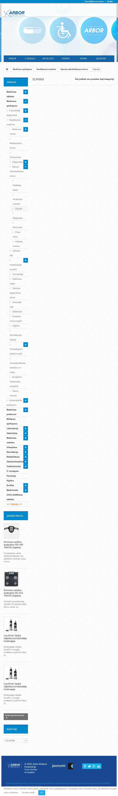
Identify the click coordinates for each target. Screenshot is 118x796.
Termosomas (15, 157)
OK (41, 792)
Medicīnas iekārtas (11, 94)
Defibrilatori (17, 312)
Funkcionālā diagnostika (13, 112)
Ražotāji (12, 729)
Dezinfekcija (12, 452)
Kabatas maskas (18, 243)
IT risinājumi (13, 471)
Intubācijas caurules (17, 201)
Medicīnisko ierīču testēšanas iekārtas (15, 495)
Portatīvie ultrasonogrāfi (16, 318)
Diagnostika (17, 162)
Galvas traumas (14, 393)
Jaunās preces (15, 515)
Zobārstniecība (14, 466)
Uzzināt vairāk (28, 792)
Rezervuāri (17, 227)
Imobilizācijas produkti (16, 267)
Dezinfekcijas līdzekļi (16, 337)
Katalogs (48, 58)
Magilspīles (18, 218)
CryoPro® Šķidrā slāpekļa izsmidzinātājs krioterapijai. (15, 638)
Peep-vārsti (17, 234)
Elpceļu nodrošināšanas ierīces (17, 171)
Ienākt (110, 1)
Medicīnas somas (16, 131)
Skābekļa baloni (17, 187)
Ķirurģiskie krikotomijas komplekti (16, 381)
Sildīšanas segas (16, 281)
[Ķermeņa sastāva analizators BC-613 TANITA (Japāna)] (11, 579)
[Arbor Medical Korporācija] (15, 13)
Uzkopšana (12, 447)
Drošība (10, 485)
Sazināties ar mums (94, 1)
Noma (83, 58)
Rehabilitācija (13, 457)
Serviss (66, 58)
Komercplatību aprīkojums (14, 402)
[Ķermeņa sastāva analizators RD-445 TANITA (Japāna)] (11, 531)
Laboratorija (12, 428)
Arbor (12, 58)
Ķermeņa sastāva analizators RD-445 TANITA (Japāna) (13, 545)
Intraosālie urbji (16, 304)
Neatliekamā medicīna (13, 122)
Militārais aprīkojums (12, 421)
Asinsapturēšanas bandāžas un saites (18, 367)
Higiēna (10, 481)
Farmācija (11, 476)
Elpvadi (18, 209)
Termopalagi (17, 274)
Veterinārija (12, 433)
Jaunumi (101, 58)
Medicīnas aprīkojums (12, 103)
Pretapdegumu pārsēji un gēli (16, 351)
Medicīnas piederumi (11, 412)
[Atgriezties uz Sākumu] (7, 69)
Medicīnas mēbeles (11, 440)
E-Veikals (30, 58)
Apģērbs (16, 326)
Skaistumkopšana (15, 461)
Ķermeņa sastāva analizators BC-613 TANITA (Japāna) (13, 593)
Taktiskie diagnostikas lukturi (15, 293)
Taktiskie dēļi (15, 253)
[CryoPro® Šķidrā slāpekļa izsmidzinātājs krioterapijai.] (11, 624)
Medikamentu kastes (16, 145)
